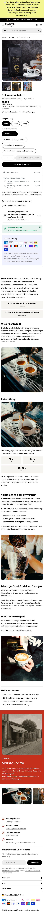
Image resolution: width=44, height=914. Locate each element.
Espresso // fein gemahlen (14, 139)
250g (25, 123)
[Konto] (37, 25)
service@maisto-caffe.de (16, 828)
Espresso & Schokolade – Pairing (16, 704)
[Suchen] (39, 30)
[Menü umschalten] (3, 25)
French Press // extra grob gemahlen (19, 151)
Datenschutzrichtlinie (32, 871)
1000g (6, 123)
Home (4, 37)
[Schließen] (40, 227)
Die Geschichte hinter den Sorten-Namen (20, 698)
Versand (19, 106)
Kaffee (11, 37)
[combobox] (22, 30)
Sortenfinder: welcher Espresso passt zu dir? (21, 695)
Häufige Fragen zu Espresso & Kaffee (17, 701)
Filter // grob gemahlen (13, 145)
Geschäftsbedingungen (10, 871)
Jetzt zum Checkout (22, 164)
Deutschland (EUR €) (13, 895)
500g (16, 123)
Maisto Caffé (15, 98)
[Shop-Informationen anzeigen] (39, 215)
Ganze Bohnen (10, 134)
